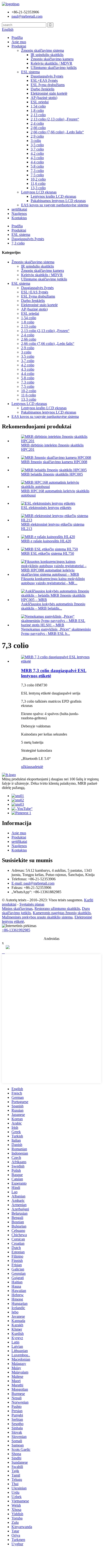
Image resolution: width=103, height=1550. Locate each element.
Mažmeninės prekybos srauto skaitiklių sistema (37, 917)
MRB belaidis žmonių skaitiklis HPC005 (52, 474)
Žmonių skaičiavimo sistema (42, 50)
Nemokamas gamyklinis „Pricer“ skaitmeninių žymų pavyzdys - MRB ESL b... (56, 631)
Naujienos (19, 214)
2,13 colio (38, 115)
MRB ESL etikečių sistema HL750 (47, 553)
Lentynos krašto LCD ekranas (53, 196)
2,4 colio (37, 123)
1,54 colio (38, 106)
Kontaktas (19, 218)
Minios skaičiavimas (17, 909)
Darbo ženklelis (42, 89)
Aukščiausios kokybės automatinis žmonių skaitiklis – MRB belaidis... (53, 606)
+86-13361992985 (16, 930)
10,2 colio (38, 179)
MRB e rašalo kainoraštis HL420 (46, 541)
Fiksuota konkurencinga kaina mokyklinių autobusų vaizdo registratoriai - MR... (53, 581)
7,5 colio (37, 175)
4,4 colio (37, 162)
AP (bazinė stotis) (44, 98)
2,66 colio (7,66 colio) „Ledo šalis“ (57, 132)
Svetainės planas (31, 904)
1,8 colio (37, 111)
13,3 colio (38, 188)
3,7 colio (37, 149)
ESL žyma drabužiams (48, 85)
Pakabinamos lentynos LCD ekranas (58, 201)
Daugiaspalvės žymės (47, 76)
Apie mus (18, 42)
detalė (38, 767)
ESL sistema (30, 72)
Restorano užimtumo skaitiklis (57, 909)
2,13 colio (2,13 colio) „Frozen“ (55, 119)
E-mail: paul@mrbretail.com (32, 883)
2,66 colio (38, 128)
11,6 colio (38, 183)
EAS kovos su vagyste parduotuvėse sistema (54, 205)
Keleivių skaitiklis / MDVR (51, 63)
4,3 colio (37, 158)
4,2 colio (37, 153)
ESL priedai (40, 102)
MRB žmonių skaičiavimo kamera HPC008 (54, 462)
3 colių (36, 141)
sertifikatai (19, 209)
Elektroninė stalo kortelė (49, 93)
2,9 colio (37, 136)
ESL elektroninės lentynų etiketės (46, 508)
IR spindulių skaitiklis (47, 55)
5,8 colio (37, 166)
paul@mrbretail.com (26, 16)
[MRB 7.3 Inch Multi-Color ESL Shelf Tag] (56, 661)
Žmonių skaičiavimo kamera (52, 59)
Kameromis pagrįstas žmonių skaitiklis (62, 913)
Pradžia (17, 38)
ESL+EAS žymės (44, 80)
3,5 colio (37, 145)
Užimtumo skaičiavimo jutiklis (54, 68)
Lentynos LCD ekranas (39, 192)
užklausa (27, 767)
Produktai (18, 46)
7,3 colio (37, 171)
